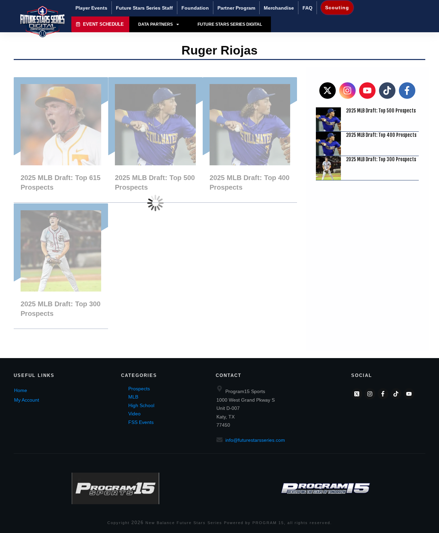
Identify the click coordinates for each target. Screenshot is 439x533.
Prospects (139, 388)
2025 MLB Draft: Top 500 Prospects (155, 139)
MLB (133, 397)
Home (20, 390)
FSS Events (141, 422)
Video (134, 413)
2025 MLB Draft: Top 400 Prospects (250, 139)
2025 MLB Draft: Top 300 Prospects (61, 266)
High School (141, 405)
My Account (26, 400)
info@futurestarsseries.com (255, 440)
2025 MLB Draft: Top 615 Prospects (61, 139)
